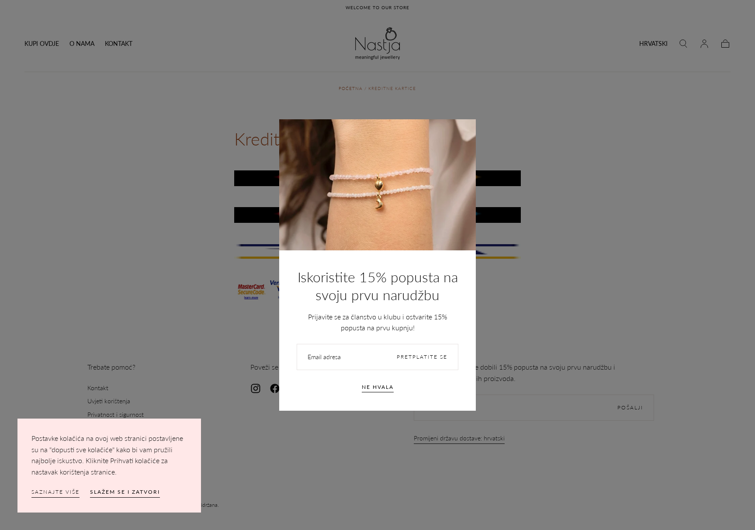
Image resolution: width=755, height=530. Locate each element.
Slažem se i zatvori (125, 491)
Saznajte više (55, 491)
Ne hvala (378, 387)
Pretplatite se (422, 356)
